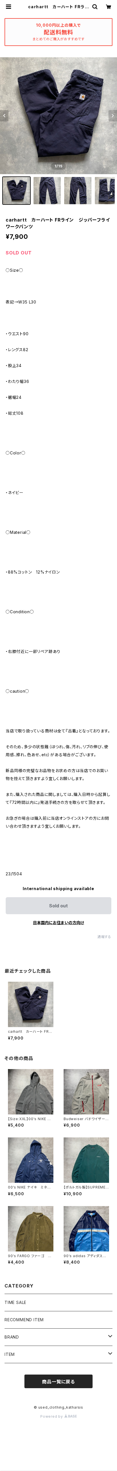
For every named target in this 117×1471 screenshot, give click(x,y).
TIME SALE (15, 1302)
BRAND (12, 1337)
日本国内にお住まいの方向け (58, 922)
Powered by (52, 1416)
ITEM (10, 1354)
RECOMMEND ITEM (24, 1319)
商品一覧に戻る (58, 1381)
